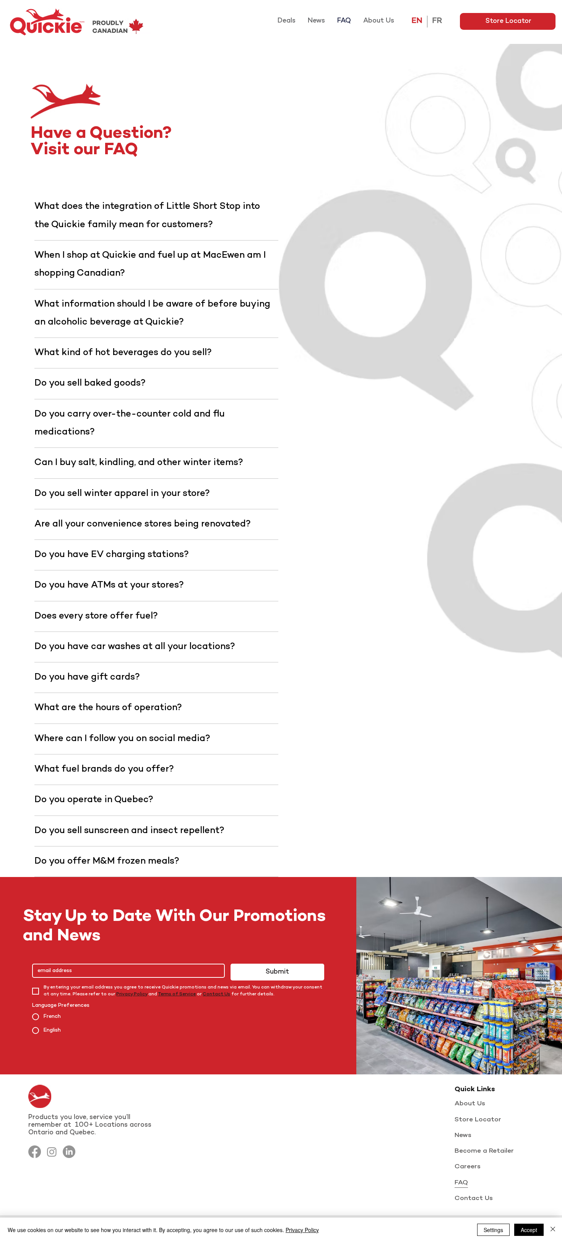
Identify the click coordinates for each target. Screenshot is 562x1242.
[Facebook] (34, 1151)
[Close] (552, 1230)
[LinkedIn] (69, 1151)
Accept (529, 1230)
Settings (493, 1230)
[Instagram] (51, 1151)
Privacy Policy (302, 1230)
